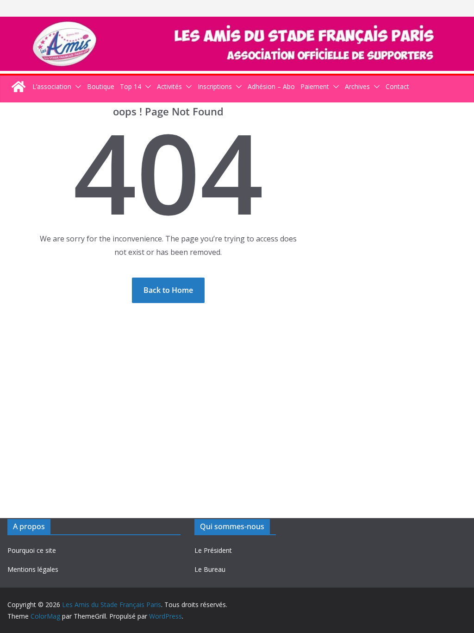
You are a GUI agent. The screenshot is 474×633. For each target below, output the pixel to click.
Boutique (100, 86)
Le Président (213, 550)
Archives (357, 86)
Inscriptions (215, 86)
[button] (76, 86)
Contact (397, 86)
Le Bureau (209, 569)
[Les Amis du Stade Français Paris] (237, 23)
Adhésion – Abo (271, 86)
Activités (169, 86)
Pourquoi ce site (31, 550)
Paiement (314, 86)
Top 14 (130, 86)
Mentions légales (32, 569)
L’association (51, 86)
